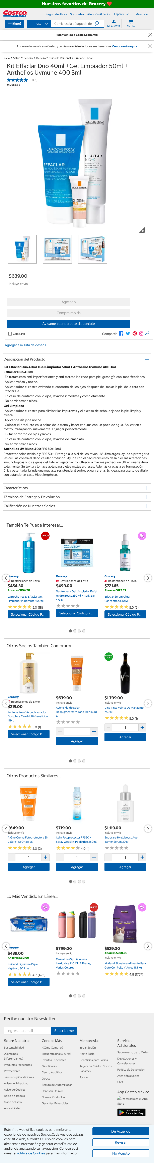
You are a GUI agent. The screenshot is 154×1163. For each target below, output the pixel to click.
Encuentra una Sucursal (56, 1054)
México (140, 14)
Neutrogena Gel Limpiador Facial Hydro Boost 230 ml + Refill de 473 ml (76, 595)
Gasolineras (49, 1066)
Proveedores (12, 1071)
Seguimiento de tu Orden (133, 1052)
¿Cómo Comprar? (52, 1047)
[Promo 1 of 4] (70, 631)
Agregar (77, 741)
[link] (121, 333)
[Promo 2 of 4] (74, 631)
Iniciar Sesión (88, 1047)
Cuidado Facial (83, 58)
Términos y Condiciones (19, 1077)
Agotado (69, 302)
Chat (120, 1082)
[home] (15, 13)
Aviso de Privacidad (16, 1083)
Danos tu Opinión (53, 1091)
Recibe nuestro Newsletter (30, 1018)
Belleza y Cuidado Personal (53, 58)
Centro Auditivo (52, 1072)
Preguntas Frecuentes (18, 1065)
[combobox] (38, 24)
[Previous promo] (6, 578)
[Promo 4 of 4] (83, 631)
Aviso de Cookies (14, 1089)
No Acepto (121, 1153)
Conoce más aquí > (124, 46)
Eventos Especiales (54, 1060)
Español (119, 14)
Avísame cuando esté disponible (68, 323)
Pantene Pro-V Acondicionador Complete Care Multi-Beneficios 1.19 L (28, 716)
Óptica (46, 1078)
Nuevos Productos (53, 1097)
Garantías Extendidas (55, 1103)
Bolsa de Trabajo (14, 1096)
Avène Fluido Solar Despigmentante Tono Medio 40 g (76, 712)
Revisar (121, 1142)
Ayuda (84, 1077)
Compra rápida (69, 313)
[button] (99, 23)
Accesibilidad (12, 1108)
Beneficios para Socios (94, 1060)
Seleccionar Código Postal (30, 614)
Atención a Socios (128, 1076)
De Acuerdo (121, 1131)
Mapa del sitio (13, 1102)
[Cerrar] (150, 35)
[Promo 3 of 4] (79, 631)
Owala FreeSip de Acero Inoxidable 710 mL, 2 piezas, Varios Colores (73, 963)
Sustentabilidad (14, 1047)
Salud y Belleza (23, 58)
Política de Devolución (131, 1069)
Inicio (6, 58)
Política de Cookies (30, 1153)
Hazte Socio (87, 1054)
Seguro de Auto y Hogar (57, 1085)
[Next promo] (148, 578)
